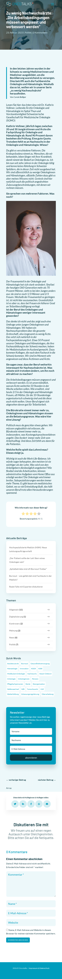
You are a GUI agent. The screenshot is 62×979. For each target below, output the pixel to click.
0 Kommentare (40, 32)
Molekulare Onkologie (16, 674)
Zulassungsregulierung (30, 694)
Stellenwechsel (13, 689)
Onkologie (11, 679)
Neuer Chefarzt (45, 674)
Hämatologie (12, 668)
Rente (28, 684)
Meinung (13, 630)
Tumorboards (32, 689)
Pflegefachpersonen (15, 684)
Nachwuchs (32, 674)
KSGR (33, 668)
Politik (28, 32)
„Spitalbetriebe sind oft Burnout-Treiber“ (28, 569)
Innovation (24, 668)
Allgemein (14, 609)
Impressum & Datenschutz (39, 968)
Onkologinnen (23, 679)
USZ (42, 689)
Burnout (24, 663)
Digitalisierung (16, 616)
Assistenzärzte (13, 663)
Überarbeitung (47, 694)
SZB (23, 689)
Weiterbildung (13, 694)
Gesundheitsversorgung (40, 663)
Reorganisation (39, 684)
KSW (40, 668)
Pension (35, 679)
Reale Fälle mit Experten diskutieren (26, 586)
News (11, 637)
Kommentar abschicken (18, 940)
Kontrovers (14, 623)
